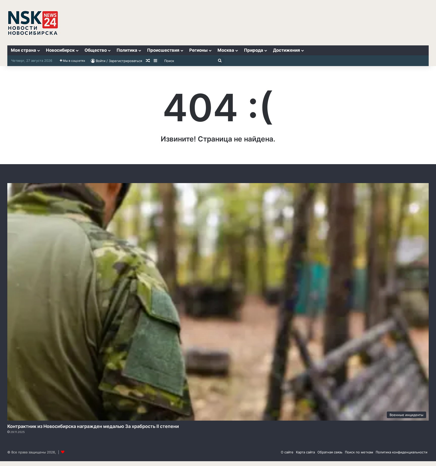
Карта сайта (305, 452)
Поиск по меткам (359, 452)
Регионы (198, 50)
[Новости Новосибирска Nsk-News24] (33, 22)
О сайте (287, 452)
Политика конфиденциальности (401, 452)
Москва (225, 50)
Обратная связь (329, 452)
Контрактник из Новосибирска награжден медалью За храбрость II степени (93, 426)
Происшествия (163, 50)
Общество (96, 50)
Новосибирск (60, 50)
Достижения (286, 50)
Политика (127, 50)
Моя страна (23, 50)
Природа (253, 50)
